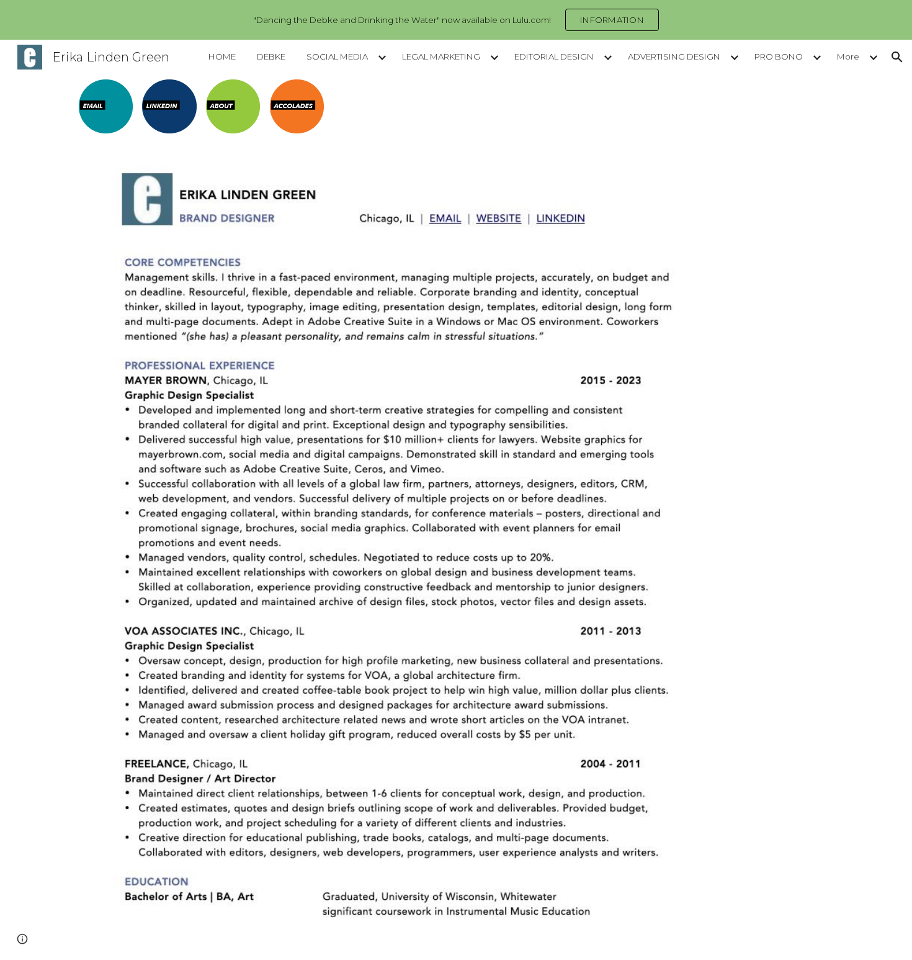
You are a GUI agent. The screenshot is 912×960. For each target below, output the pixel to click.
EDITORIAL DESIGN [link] (554, 56)
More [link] (848, 56)
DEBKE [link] (271, 56)
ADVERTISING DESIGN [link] (674, 56)
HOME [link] (222, 56)
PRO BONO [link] (778, 56)
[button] (897, 57)
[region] (456, 20)
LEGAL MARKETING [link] (441, 56)
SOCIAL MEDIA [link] (337, 56)
